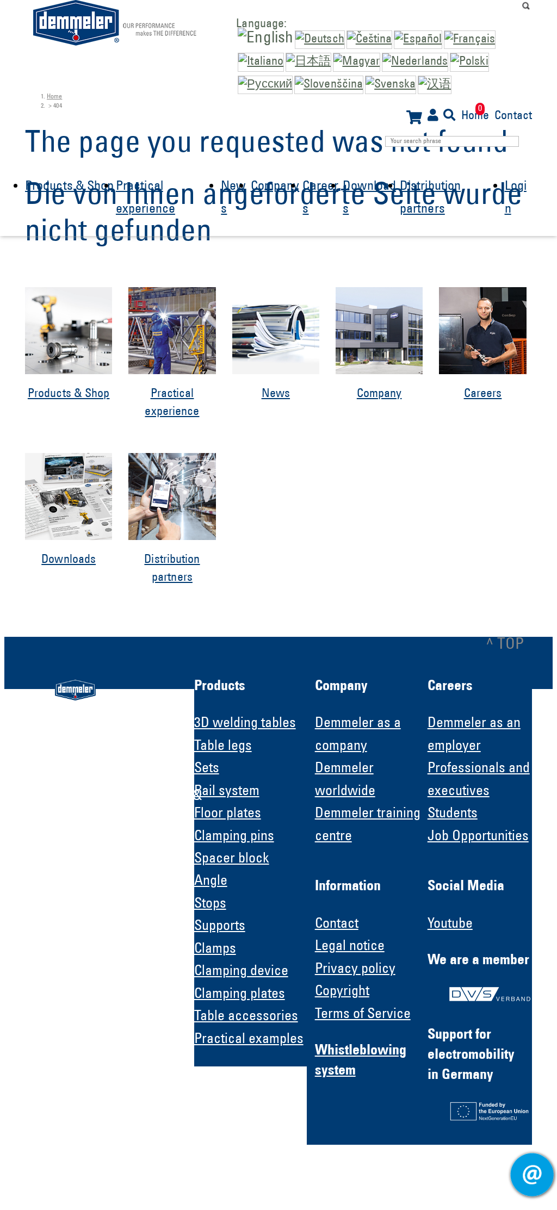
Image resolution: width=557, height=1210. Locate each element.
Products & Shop (69, 187)
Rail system (226, 792)
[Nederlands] (415, 62)
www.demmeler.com (92, 931)
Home (475, 115)
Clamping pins (234, 837)
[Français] (470, 40)
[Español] (418, 40)
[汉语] (434, 85)
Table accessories (246, 1017)
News (276, 394)
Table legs (223, 747)
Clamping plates (239, 995)
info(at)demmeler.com (95, 911)
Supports (219, 927)
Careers (483, 394)
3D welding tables (245, 724)
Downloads (68, 560)
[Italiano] (261, 62)
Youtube (450, 924)
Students (453, 814)
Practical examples (249, 1040)
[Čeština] (369, 40)
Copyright (342, 992)
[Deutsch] (320, 40)
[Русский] (265, 85)
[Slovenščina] (328, 85)
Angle (210, 881)
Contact (513, 115)
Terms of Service (363, 1015)
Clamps (215, 949)
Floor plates (227, 814)
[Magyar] (356, 62)
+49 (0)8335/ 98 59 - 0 (115, 891)
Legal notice (350, 947)
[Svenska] (390, 85)
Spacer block (231, 859)
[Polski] (469, 62)
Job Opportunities (478, 837)
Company (275, 187)
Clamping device (241, 972)
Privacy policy (355, 970)
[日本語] (308, 62)
